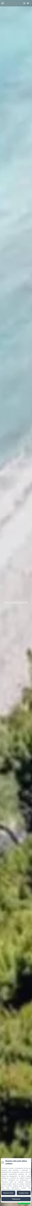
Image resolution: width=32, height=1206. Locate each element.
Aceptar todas (23, 1193)
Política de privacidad (13, 1190)
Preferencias (16, 1199)
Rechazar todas (8, 1193)
